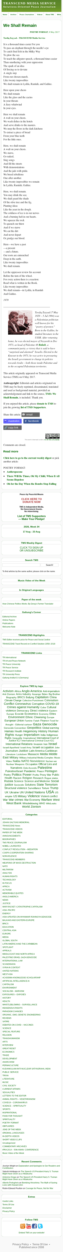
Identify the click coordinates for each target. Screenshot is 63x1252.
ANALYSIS (7, 873)
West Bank (13, 803)
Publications (7, 623)
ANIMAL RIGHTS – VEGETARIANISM (18, 1099)
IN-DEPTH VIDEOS (10, 1136)
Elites (52, 713)
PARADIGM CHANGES (12, 1011)
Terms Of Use (8, 1204)
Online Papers (8, 620)
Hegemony (30, 731)
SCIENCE (6, 1028)
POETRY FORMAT (39, 31)
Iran (45, 744)
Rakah (42, 345)
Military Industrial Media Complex (36, 757)
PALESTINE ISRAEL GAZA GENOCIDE (19, 957)
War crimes (16, 799)
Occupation (31, 764)
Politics (17, 774)
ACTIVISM (6, 890)
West (56, 799)
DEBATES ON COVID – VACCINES (17, 1025)
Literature (11, 754)
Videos (39, 14)
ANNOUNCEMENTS (11, 836)
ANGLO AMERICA (10, 897)
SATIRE (5, 1021)
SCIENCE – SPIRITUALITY (14, 1106)
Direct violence (39, 710)
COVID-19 (52, 703)
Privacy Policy (8, 1211)
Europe (50, 717)
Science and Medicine (37, 781)
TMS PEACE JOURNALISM (14, 843)
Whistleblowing (30, 803)
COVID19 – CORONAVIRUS (14, 1102)
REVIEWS (6, 1018)
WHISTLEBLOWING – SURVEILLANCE (19, 1005)
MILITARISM (7, 870)
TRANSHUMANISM (11, 1038)
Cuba (43, 707)
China (53, 697)
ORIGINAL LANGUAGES (13, 1133)
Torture (45, 788)
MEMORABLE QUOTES (12, 893)
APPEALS (6, 951)
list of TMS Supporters (33, 407)
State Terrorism (47, 784)
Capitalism (42, 697)
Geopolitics (34, 727)
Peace (40, 771)
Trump (54, 788)
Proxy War (45, 774)
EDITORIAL (7, 819)
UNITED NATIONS (10, 971)
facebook (33, 421)
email (29, 414)
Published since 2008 (31, 1247)
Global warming (50, 728)
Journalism (11, 750)
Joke (57, 747)
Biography (11, 697)
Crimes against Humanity (23, 707)
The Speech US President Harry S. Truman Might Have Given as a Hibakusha (30, 1172)
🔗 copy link (11, 427)
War (5, 799)
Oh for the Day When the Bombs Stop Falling (31, 484)
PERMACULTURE (10, 1065)
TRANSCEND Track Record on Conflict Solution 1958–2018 (28, 644)
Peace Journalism (27, 14)
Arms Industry (23, 694)
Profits (35, 775)
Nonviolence (37, 761)
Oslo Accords (30, 768)
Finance (44, 720)
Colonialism (51, 700)
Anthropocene (14, 471)
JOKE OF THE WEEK (11, 1129)
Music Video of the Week (13, 1153)
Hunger (19, 735)
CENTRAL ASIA (9, 930)
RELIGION (7, 1035)
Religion (27, 778)
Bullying (30, 697)
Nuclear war (51, 761)
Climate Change (13, 700)
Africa (18, 691)
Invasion (38, 744)
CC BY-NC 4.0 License (51, 440)
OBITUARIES (8, 1126)
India (43, 735)
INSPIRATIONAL (9, 1113)
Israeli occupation (43, 747)
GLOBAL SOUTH (9, 940)
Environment (16, 717)
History (42, 731)
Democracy (23, 710)
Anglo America (32, 691)
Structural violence (15, 788)
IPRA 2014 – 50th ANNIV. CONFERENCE (20, 1150)
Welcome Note (8, 627)
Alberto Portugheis (10, 1183)
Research (38, 778)
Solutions (30, 784)
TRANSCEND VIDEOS (12, 829)
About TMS (50, 14)
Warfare (46, 799)
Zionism (36, 806)
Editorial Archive (9, 617)
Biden (45, 694)
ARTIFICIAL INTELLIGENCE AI (15, 981)
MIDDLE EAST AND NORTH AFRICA (18, 954)
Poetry (7, 775)
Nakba (16, 761)
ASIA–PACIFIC (8, 910)
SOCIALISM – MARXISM (13, 991)
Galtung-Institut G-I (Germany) (15, 678)
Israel (52, 744)
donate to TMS (45, 403)
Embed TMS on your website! (31, 1233)
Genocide (49, 724)
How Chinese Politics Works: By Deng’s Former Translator (27, 604)
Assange (36, 694)
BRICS (21, 697)
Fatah (36, 721)
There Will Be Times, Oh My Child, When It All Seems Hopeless (33, 477)
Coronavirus (23, 703)
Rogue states (51, 778)
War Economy (32, 799)
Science (18, 781)
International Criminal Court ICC (37, 740)
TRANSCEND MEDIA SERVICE (29, 3)
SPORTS (6, 1109)
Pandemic (30, 771)
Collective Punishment (32, 700)
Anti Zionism (8, 694)
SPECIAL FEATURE (11, 1032)
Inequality (17, 738)
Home (5, 14)
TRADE (5, 1055)
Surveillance (34, 788)
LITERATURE (8, 1079)
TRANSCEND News (11, 826)
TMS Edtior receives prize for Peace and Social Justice (26, 640)
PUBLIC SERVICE (10, 1072)
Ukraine (14, 792)
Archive (13, 14)
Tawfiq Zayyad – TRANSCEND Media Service (24, 37)
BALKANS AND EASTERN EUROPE (18, 920)
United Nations (35, 792)
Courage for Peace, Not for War (39, 1188)
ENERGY (6, 913)
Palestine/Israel (14, 771)
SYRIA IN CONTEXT (11, 967)
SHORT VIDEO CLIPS (12, 1140)
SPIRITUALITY (8, 1119)
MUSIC (5, 1082)
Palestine (45, 767)
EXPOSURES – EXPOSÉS (14, 994)
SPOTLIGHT (7, 947)
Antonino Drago (9, 1177)
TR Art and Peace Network (14, 661)
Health (18, 731)
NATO (25, 761)
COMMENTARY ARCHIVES (14, 1146)
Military (14, 757)
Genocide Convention (15, 728)
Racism (17, 778)
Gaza (37, 724)
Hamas (9, 731)
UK (6, 792)
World (26, 806)
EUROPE (6, 934)
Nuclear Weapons (15, 764)
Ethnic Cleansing (36, 717)
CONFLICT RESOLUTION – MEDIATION (20, 849)
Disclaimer (7, 1208)
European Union (14, 720)
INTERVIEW (7, 1045)
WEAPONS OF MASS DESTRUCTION (19, 863)
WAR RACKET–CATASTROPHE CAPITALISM (22, 907)
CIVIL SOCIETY (9, 1086)
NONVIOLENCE (9, 856)
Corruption (38, 703)
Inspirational (29, 738)
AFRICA (6, 886)
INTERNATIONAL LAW (12, 961)
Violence (34, 796)
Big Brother (54, 694)
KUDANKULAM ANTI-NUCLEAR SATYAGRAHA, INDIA (26, 1069)
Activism (8, 691)
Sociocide (19, 785)
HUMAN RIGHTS (9, 876)
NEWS (5, 900)
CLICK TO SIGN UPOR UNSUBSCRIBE (31, 549)
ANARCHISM (8, 1062)
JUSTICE (6, 903)
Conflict (9, 703)
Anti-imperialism (51, 691)
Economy (43, 714)
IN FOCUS (7, 883)
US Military (20, 796)
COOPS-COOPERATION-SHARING (18, 853)
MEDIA (5, 937)
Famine (28, 721)
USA (50, 792)
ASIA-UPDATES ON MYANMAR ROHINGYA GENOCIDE (27, 917)
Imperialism (32, 734)
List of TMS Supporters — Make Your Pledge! (31, 517)
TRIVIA (5, 1075)
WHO (42, 803)
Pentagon (51, 771)
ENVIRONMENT (9, 988)
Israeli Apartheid (11, 747)
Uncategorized (8, 1143)
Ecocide (19, 714)
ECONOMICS (8, 1052)
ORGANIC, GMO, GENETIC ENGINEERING (21, 1015)
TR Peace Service (10, 668)
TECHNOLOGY (9, 880)
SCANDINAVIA (9, 964)
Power (27, 774)
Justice (23, 750)
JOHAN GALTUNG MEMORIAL (16, 822)
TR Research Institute (11, 671)
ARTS (5, 1042)
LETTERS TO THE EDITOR (14, 1096)
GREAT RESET (9, 1048)
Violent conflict (49, 796)
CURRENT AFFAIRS (11, 1089)
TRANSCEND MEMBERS (13, 859)
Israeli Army (26, 747)
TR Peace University (11, 664)
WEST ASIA (7, 974)
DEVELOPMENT (9, 1059)
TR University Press (11, 674)
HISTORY (6, 998)
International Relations (19, 744)
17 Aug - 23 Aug (31, 531)
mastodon (14, 421)
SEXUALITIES (8, 1092)
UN (22, 792)
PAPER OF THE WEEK (12, 832)
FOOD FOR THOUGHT (12, 1116)
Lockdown (21, 754)
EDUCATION (8, 927)
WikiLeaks (51, 803)
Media (44, 754)
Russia (8, 781)
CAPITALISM (8, 984)
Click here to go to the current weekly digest (27, 458)
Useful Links (7, 1201)
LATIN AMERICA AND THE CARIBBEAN (19, 944)
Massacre (33, 754)
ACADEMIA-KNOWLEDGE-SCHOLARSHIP (21, 978)
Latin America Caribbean (43, 750)
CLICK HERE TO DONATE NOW (31, 500)
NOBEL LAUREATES (11, 846)
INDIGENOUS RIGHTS (12, 1008)
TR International (9, 657)
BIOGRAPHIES (9, 839)
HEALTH (6, 1001)
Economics (31, 713)
